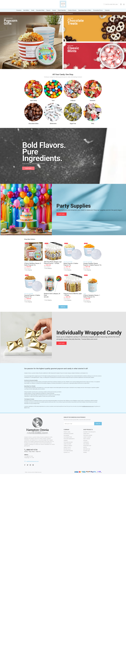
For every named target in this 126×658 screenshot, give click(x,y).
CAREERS (66, 440)
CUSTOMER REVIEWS (68, 450)
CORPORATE (86, 442)
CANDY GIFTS (86, 433)
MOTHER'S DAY (86, 449)
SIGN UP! (98, 423)
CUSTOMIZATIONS (68, 437)
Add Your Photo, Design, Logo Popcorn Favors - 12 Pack (53, 262)
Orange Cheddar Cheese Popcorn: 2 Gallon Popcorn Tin (92, 264)
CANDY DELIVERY (67, 443)
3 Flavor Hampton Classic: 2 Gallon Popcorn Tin (32, 264)
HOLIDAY (85, 440)
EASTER (85, 447)
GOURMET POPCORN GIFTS (89, 432)
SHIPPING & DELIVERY (68, 433)
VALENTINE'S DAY (87, 445)
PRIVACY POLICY (67, 447)
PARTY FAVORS (86, 438)
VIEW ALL (63, 307)
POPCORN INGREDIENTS (69, 438)
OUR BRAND (66, 435)
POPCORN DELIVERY (68, 442)
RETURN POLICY (67, 449)
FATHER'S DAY (86, 450)
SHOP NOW (28, 168)
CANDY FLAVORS (87, 437)
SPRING (85, 452)
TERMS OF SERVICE (68, 445)
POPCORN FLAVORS (87, 435)
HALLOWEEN (86, 443)
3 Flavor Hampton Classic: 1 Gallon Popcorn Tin (91, 296)
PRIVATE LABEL (67, 432)
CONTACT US (66, 452)
